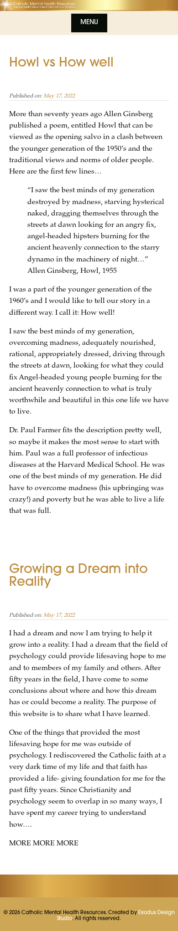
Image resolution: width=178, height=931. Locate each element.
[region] (89, 5)
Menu (89, 23)
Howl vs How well (61, 63)
